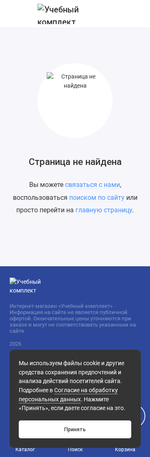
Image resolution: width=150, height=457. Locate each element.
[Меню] (14, 14)
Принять (75, 429)
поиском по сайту (97, 197)
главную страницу (103, 210)
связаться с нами (92, 185)
